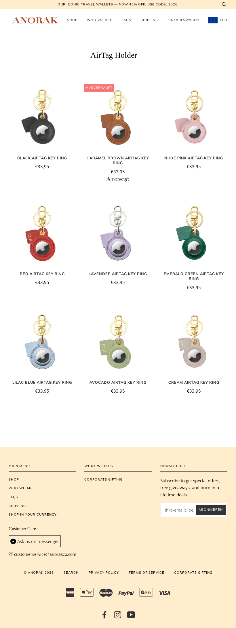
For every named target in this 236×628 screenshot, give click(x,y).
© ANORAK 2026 (39, 573)
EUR (223, 20)
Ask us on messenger (38, 541)
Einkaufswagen (183, 20)
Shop (72, 20)
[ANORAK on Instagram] (118, 616)
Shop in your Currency (33, 514)
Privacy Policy (104, 573)
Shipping (149, 20)
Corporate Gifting (103, 479)
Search (71, 573)
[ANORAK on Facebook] (105, 616)
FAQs (126, 20)
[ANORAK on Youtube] (131, 616)
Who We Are (99, 20)
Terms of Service (146, 573)
